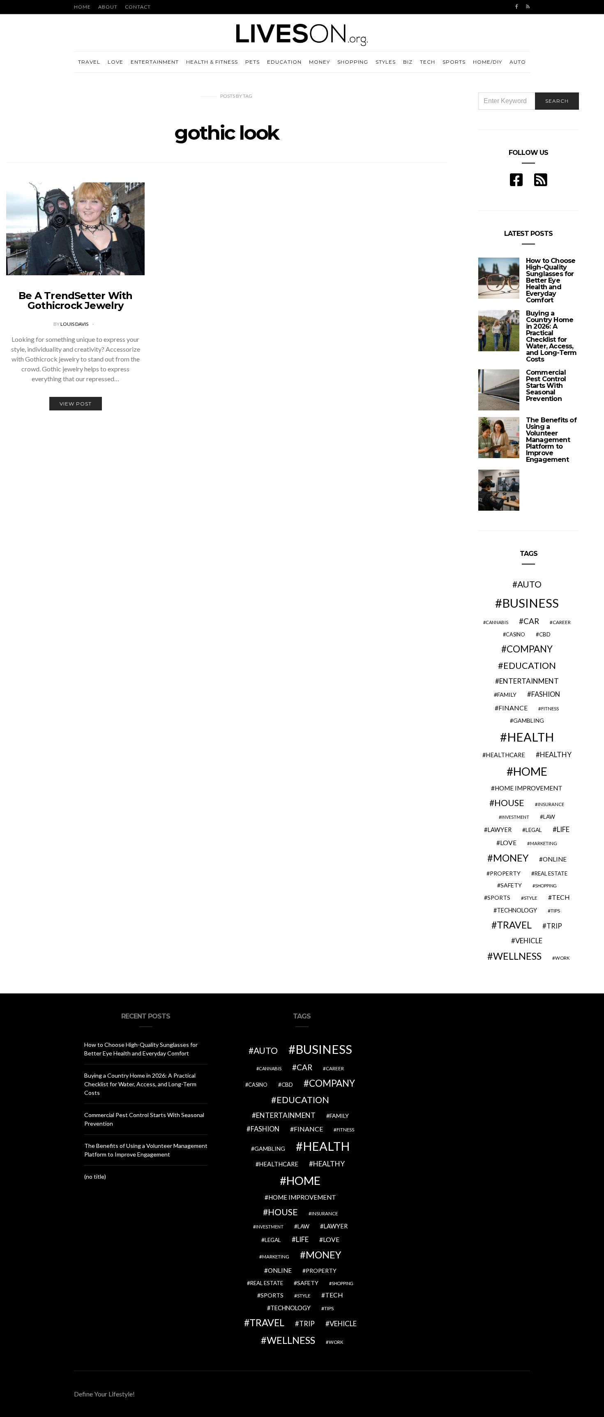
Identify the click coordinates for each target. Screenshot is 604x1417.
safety (511, 885)
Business (530, 603)
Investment (515, 817)
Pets (252, 62)
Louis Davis (74, 324)
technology (517, 910)
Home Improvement (529, 788)
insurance (551, 804)
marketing (543, 843)
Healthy (556, 754)
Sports (454, 62)
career (562, 622)
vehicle (528, 940)
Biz (408, 62)
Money (319, 62)
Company (530, 648)
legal (534, 830)
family (506, 694)
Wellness (517, 956)
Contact (138, 7)
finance (513, 708)
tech (561, 897)
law (549, 816)
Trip (554, 926)
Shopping (352, 62)
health (530, 737)
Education (284, 62)
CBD (545, 634)
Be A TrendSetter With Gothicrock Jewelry (75, 300)
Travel (89, 62)
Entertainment (155, 62)
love (508, 842)
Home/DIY (487, 62)
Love (115, 62)
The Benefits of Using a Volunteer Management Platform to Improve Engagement (551, 439)
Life (563, 829)
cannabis (497, 622)
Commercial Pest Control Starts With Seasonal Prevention (546, 386)
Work (562, 958)
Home (82, 7)
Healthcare (505, 754)
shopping (546, 885)
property (505, 873)
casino (515, 634)
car (531, 621)
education (529, 665)
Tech (427, 62)
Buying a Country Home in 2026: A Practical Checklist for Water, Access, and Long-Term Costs (551, 336)
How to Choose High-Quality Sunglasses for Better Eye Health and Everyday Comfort (551, 280)
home (530, 771)
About (108, 7)
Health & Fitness (212, 62)
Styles (386, 62)
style (530, 898)
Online (555, 859)
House (509, 802)
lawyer (499, 829)
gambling (528, 720)
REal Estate (551, 873)
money (510, 858)
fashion (545, 694)
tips (555, 911)
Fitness (550, 708)
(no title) (95, 1176)
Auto (517, 62)
